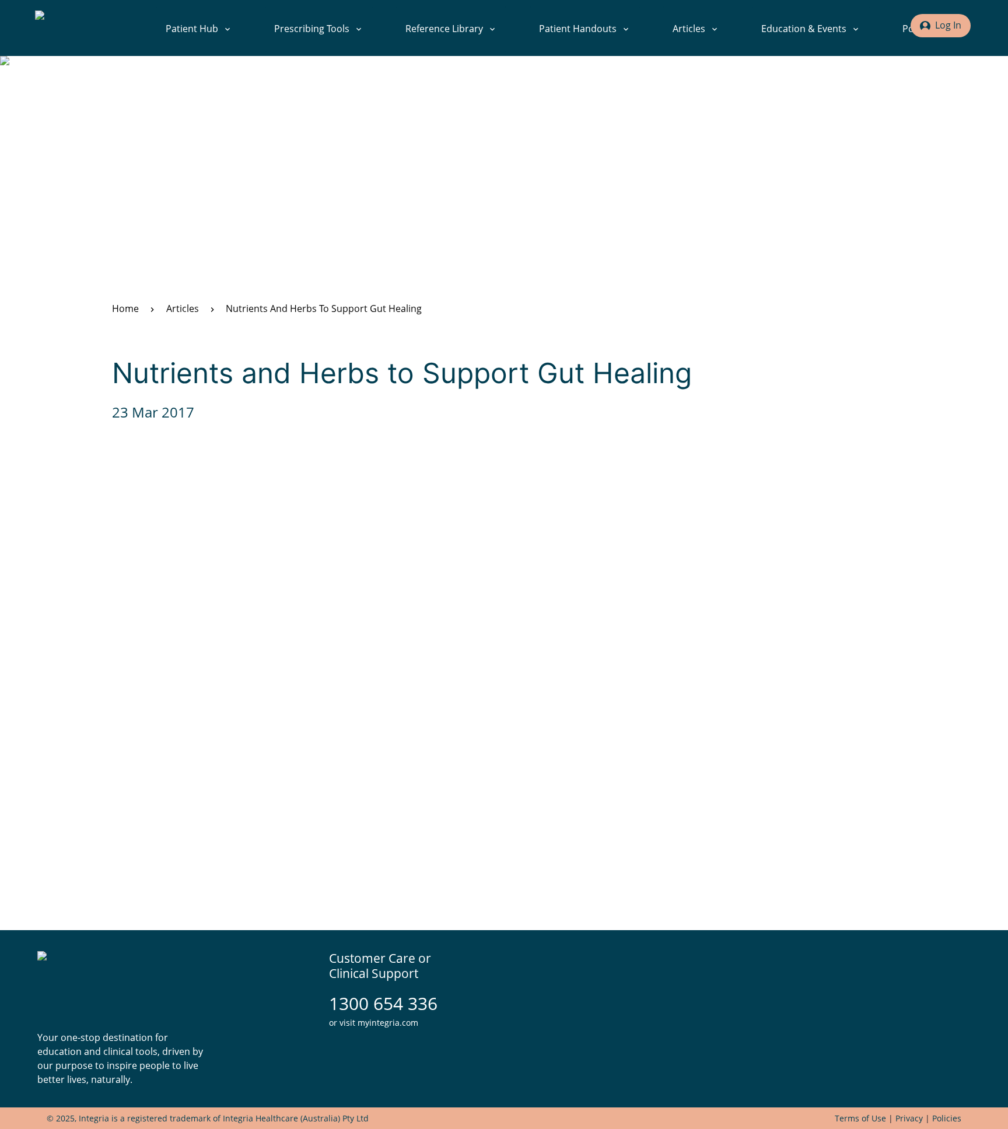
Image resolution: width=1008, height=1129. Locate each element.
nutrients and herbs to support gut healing (324, 308)
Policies (946, 1118)
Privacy (909, 1118)
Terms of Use (860, 1118)
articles (182, 308)
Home (125, 308)
